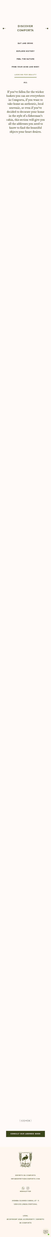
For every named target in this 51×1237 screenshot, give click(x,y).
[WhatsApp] (46, 1232)
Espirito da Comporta (25, 618)
